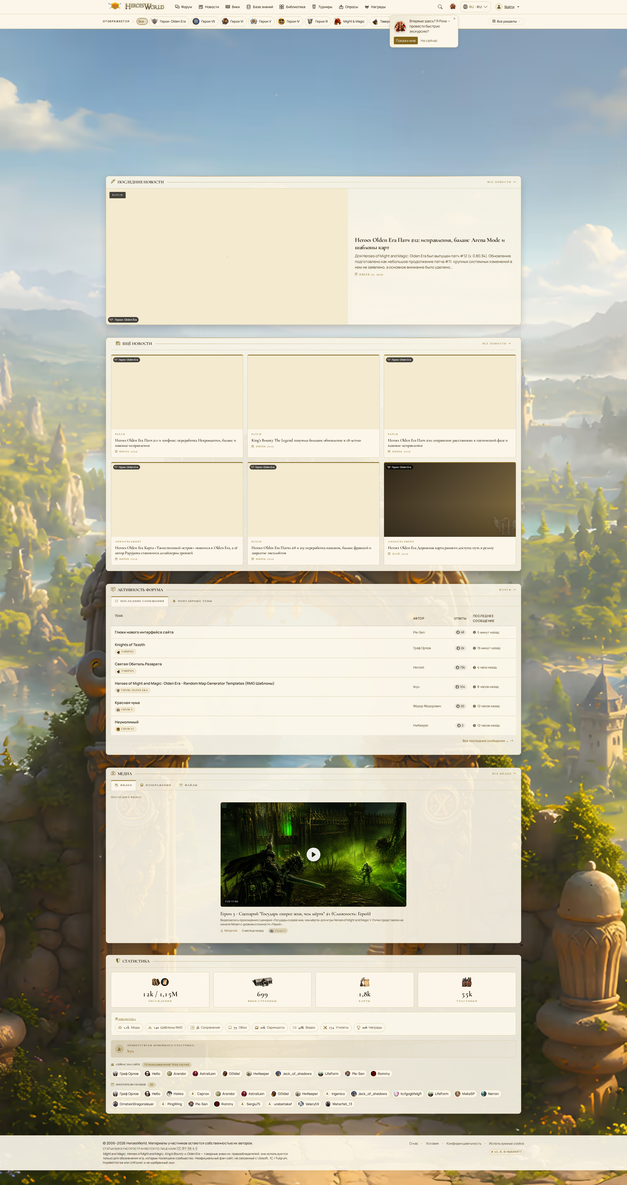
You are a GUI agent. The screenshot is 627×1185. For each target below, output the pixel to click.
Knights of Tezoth (130, 644)
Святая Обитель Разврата (138, 664)
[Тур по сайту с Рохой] (452, 6)
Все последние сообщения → (486, 741)
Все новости (499, 182)
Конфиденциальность (463, 1143)
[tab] (140, 601)
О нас (414, 1143)
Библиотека (127, 1019)
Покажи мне (406, 40)
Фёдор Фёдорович (427, 706)
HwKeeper (421, 725)
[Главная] (136, 6)
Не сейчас (429, 40)
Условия (432, 1143)
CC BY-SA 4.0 (187, 1148)
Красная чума (127, 702)
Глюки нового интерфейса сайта (144, 632)
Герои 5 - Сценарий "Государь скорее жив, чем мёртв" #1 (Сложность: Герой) (295, 914)
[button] (507, 6)
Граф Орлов (422, 648)
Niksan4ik (230, 931)
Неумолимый (127, 722)
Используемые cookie (506, 1143)
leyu (416, 687)
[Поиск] (440, 6)
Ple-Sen (419, 632)
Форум (505, 589)
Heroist (418, 667)
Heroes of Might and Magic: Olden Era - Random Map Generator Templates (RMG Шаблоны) (195, 683)
